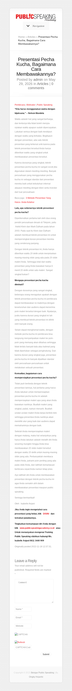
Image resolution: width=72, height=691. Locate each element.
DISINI (46, 514)
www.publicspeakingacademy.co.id (37, 528)
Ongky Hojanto (36, 677)
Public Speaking (44, 105)
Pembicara (20, 105)
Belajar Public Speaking (42, 672)
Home (21, 36)
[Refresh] (20, 642)
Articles (31, 36)
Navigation (38, 26)
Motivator (31, 105)
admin (38, 79)
